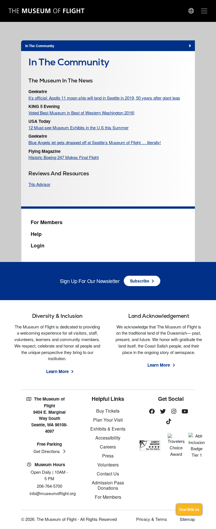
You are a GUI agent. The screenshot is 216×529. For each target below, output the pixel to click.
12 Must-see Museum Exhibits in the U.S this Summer (78, 127)
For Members (46, 222)
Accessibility (107, 437)
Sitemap (187, 519)
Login (37, 246)
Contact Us (108, 473)
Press (108, 455)
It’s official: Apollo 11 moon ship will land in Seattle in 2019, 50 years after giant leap (104, 98)
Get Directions (46, 451)
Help (36, 234)
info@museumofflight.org (53, 493)
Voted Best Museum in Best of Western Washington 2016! (81, 113)
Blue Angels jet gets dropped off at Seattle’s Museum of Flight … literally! (94, 142)
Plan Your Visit (108, 420)
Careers (108, 446)
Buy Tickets (108, 411)
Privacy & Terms (151, 519)
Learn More (57, 371)
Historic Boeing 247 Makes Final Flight (63, 157)
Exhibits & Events (107, 429)
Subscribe (139, 281)
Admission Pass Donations (108, 485)
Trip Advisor (39, 184)
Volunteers (108, 464)
